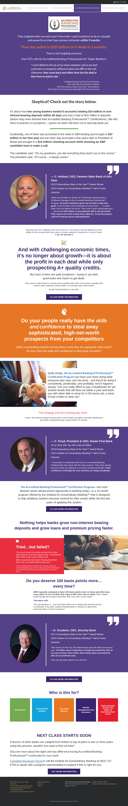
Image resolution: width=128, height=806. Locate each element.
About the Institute (43, 782)
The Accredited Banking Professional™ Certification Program (57, 487)
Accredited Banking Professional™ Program (87, 8)
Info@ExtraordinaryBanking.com (107, 784)
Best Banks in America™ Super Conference (37, 8)
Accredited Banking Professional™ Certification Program (20, 789)
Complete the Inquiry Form (26, 760)
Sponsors (40, 784)
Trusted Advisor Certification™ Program (114, 8)
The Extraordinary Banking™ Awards (62, 8)
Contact (39, 786)
